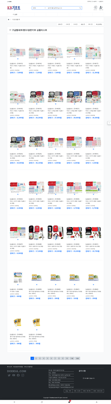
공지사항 (82, 371)
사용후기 (95, 1)
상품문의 (101, 1)
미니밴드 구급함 (14, 291)
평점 (82, 24)
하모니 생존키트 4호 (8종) (93, 246)
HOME (10, 1)
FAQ (90, 1)
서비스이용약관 (28, 366)
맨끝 (77, 358)
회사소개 (9, 366)
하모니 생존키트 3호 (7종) (74, 246)
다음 (72, 358)
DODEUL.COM (16, 371)
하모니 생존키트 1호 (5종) (36, 246)
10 (67, 358)
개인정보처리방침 (18, 366)
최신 (99, 24)
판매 (59, 24)
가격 (67, 24)
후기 (89, 24)
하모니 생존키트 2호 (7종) (55, 246)
